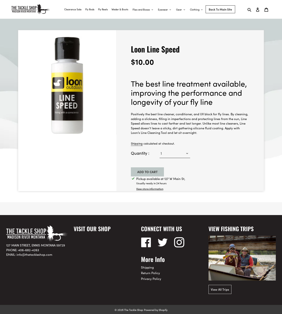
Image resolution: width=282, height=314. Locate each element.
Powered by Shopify (155, 310)
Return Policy (150, 273)
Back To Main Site (220, 9)
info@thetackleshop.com (34, 254)
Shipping (137, 143)
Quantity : (140, 153)
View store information (149, 189)
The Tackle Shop (133, 310)
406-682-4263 (28, 250)
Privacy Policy (151, 278)
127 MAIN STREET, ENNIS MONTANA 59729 (35, 245)
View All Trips (220, 289)
